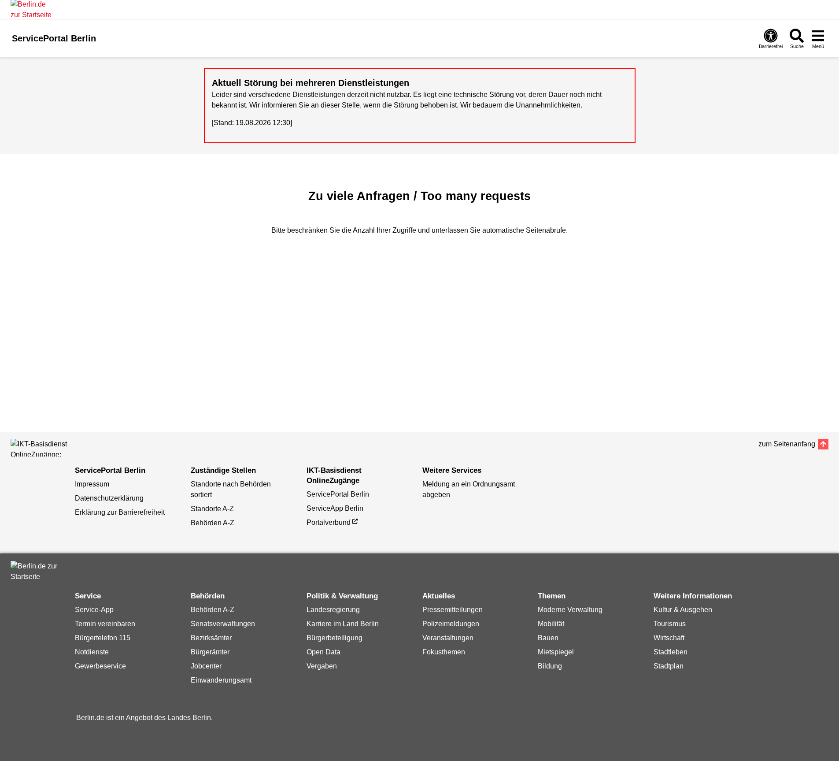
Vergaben (322, 666)
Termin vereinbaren (105, 623)
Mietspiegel (556, 652)
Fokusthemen (443, 652)
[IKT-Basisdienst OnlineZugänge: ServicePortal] (50, 448)
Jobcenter (206, 666)
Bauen (548, 638)
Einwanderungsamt (221, 680)
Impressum (92, 484)
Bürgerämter (210, 652)
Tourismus (670, 623)
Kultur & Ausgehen (683, 609)
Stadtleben (670, 652)
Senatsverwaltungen (223, 623)
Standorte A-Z (212, 508)
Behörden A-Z (212, 523)
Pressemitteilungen (452, 609)
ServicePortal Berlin (338, 494)
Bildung (550, 666)
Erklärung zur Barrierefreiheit (120, 512)
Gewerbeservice (100, 666)
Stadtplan (669, 666)
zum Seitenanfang (786, 444)
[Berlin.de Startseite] (37, 571)
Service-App (94, 609)
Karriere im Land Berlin (343, 623)
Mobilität (551, 623)
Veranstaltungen (447, 638)
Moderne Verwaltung (570, 609)
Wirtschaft (669, 638)
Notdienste (92, 652)
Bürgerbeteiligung (334, 638)
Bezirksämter (211, 638)
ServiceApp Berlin (335, 508)
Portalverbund (329, 522)
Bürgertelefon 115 (102, 638)
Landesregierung (333, 609)
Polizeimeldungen (450, 623)
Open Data (323, 652)
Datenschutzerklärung (109, 498)
